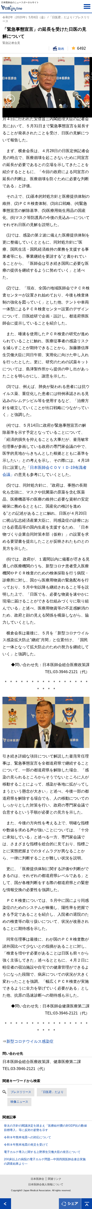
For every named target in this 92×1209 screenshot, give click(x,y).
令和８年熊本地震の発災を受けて (26, 1144)
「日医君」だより (52, 1092)
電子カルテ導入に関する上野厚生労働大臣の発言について (42, 1152)
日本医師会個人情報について (45, 1184)
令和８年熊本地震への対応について (27, 1137)
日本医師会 (37, 1178)
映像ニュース (19, 1101)
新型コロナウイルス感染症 (29, 1041)
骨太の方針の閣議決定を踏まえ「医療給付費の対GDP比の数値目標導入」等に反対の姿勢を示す (45, 1128)
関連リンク (54, 1178)
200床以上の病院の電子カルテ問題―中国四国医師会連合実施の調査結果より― (45, 1161)
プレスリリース (21, 1092)
